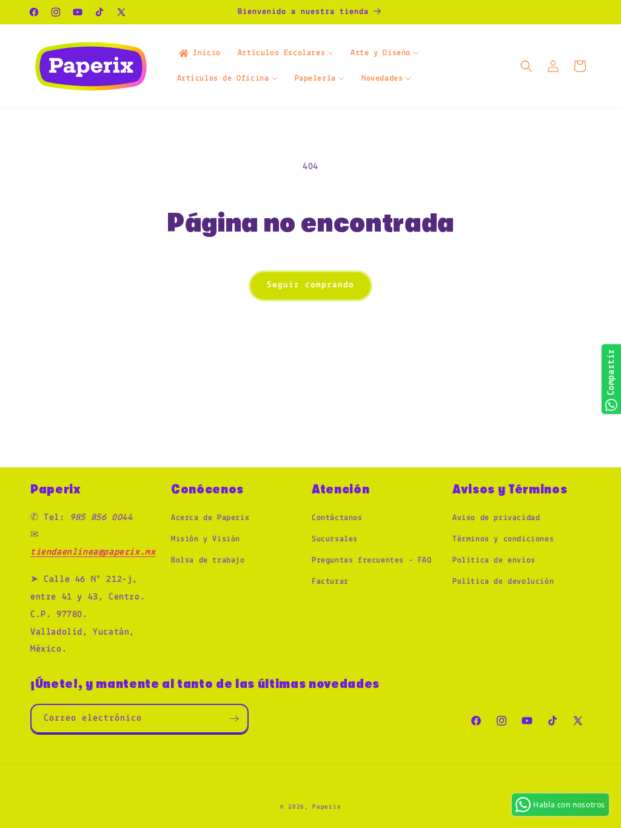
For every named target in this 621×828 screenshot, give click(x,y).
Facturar (330, 581)
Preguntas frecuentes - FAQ (372, 560)
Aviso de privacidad (496, 518)
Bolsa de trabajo (208, 560)
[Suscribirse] (234, 718)
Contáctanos (337, 518)
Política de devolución (503, 581)
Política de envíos (493, 560)
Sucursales (335, 539)
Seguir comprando (310, 285)
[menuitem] (199, 53)
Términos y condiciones (503, 539)
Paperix (326, 807)
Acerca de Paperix (210, 518)
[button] (526, 66)
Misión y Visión (205, 539)
